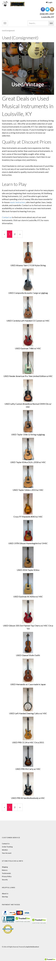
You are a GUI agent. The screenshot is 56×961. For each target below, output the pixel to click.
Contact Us (6, 844)
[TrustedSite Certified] (39, 921)
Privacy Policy (6, 876)
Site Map (5, 897)
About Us (5, 893)
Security (5, 880)
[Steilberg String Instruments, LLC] (14, 4)
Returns (5, 870)
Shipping (5, 867)
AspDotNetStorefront (32, 947)
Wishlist (5, 850)
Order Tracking (7, 847)
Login (50, 2)
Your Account (6, 853)
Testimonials (6, 873)
